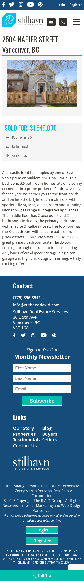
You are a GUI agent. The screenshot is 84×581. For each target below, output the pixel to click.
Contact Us (25, 446)
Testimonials (27, 440)
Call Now (44, 575)
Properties (24, 434)
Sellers (49, 440)
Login (61, 5)
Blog (47, 428)
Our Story (23, 428)
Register (76, 5)
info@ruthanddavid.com (36, 304)
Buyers (49, 434)
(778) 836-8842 (27, 297)
